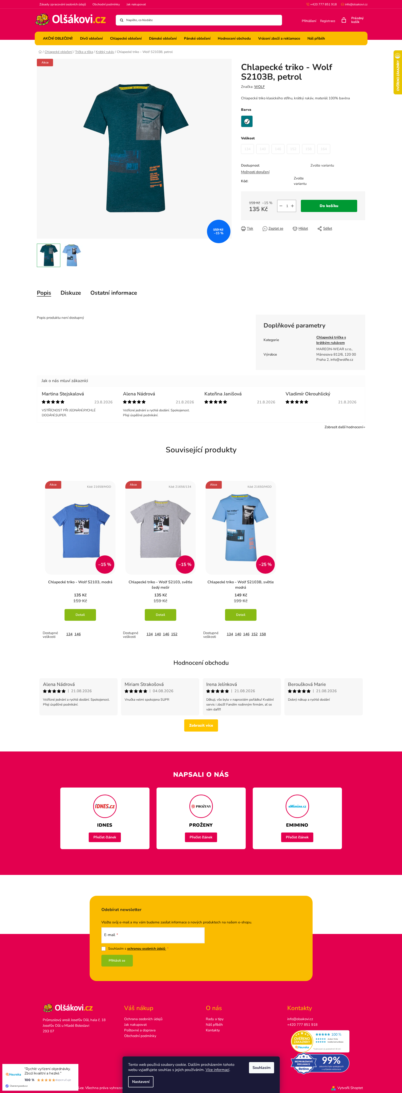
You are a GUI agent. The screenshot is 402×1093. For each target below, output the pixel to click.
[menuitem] (57, 38)
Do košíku (329, 205)
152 (174, 634)
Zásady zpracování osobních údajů (62, 4)
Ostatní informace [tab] (113, 293)
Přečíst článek (104, 837)
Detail (80, 615)
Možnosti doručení (255, 172)
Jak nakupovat (136, 4)
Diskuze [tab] (71, 293)
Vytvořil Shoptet (350, 1088)
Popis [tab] (44, 293)
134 (69, 634)
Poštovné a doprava (140, 1030)
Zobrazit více (201, 725)
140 (158, 634)
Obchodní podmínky (106, 4)
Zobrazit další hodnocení (344, 427)
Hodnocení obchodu (201, 663)
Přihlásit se (117, 960)
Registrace (327, 21)
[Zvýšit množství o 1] (292, 206)
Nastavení (140, 1081)
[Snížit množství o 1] (280, 206)
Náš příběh (214, 1024)
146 (77, 634)
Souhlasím (262, 1067)
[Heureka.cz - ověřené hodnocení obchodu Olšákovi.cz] (323, 1041)
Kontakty (213, 1030)
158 (263, 634)
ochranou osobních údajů (146, 948)
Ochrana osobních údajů (143, 1019)
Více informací (217, 1069)
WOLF (259, 86)
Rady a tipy (215, 1019)
